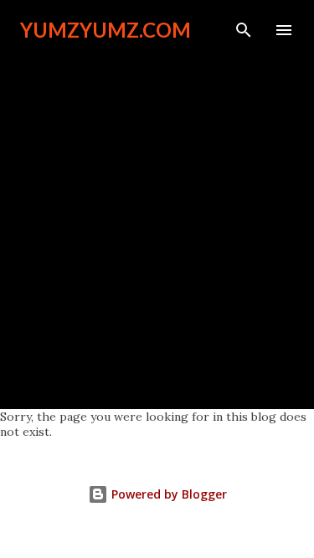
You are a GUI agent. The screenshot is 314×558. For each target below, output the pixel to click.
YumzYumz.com (105, 30)
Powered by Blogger (167, 494)
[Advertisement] (157, 217)
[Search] (244, 30)
